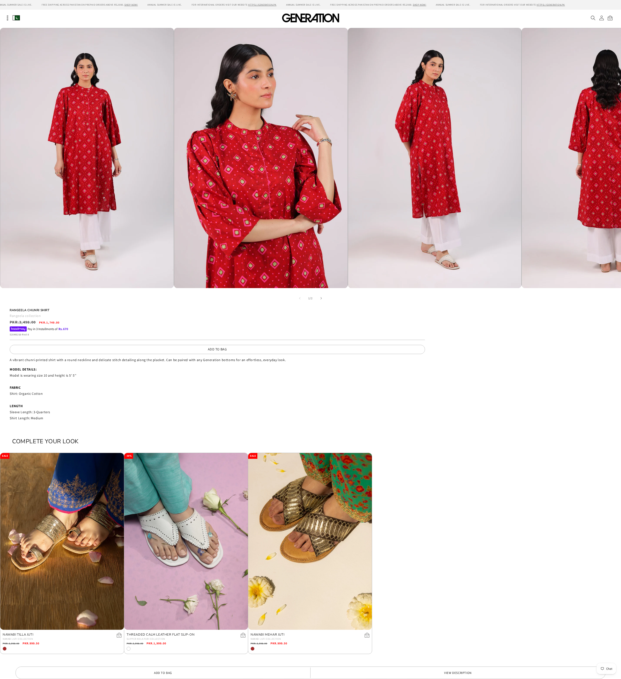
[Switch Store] (16, 17)
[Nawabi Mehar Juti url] (310, 541)
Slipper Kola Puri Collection (146, 638)
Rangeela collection (25, 316)
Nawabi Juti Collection (18, 638)
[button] (593, 18)
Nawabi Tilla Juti (18, 635)
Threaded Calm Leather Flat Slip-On (161, 635)
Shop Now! (131, 4)
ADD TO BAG (217, 349)
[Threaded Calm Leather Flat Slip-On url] (186, 541)
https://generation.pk (262, 4)
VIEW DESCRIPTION (458, 673)
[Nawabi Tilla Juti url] (62, 541)
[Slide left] (299, 298)
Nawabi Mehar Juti (267, 635)
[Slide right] (321, 298)
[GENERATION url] (310, 18)
